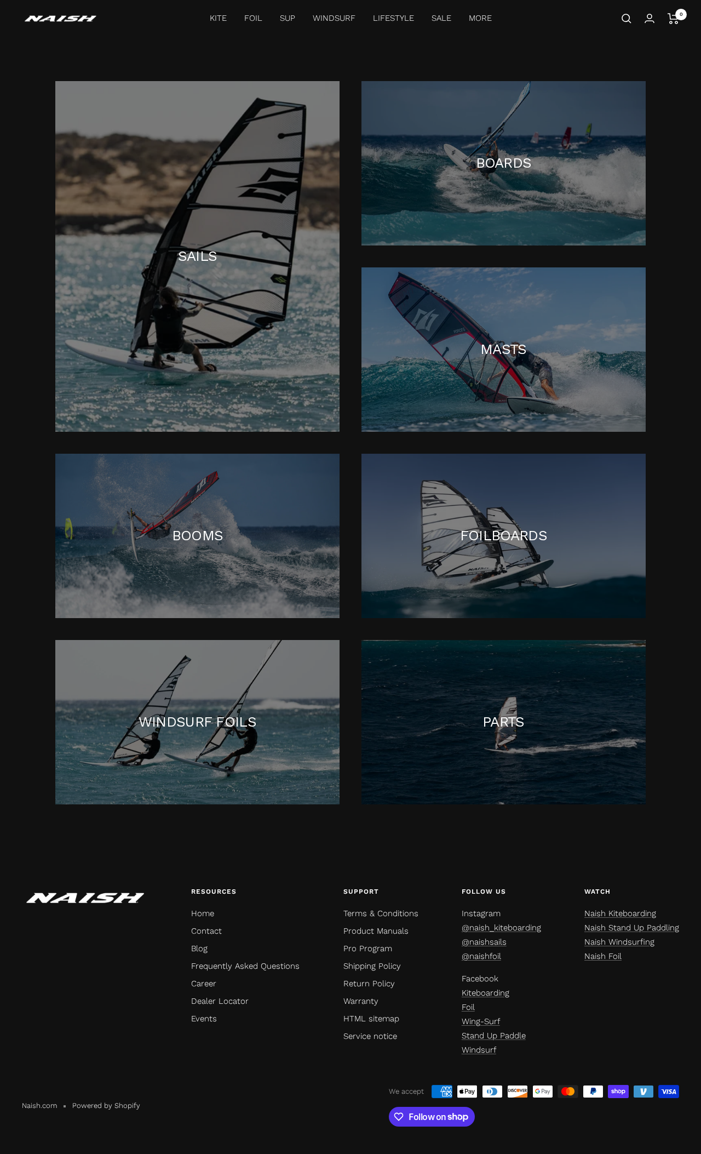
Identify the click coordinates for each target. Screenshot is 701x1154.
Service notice (370, 1036)
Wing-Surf (481, 1021)
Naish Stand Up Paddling (631, 928)
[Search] (626, 19)
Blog (199, 948)
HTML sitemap (371, 1019)
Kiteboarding (485, 993)
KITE (218, 18)
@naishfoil (481, 956)
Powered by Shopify (106, 1105)
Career (203, 984)
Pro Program (367, 948)
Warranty (360, 1001)
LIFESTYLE (393, 18)
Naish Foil (603, 956)
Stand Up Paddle (494, 1036)
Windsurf (479, 1050)
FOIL (253, 18)
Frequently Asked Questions (245, 966)
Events (204, 1019)
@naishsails (484, 942)
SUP (287, 18)
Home (202, 913)
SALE (441, 18)
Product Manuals (376, 931)
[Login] (649, 18)
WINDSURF (334, 18)
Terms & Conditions (380, 913)
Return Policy (369, 984)
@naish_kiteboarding (501, 928)
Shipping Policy (372, 966)
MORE (480, 18)
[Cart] (673, 18)
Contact (206, 931)
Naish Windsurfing (619, 942)
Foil (468, 1007)
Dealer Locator (220, 1001)
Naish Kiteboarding (620, 913)
